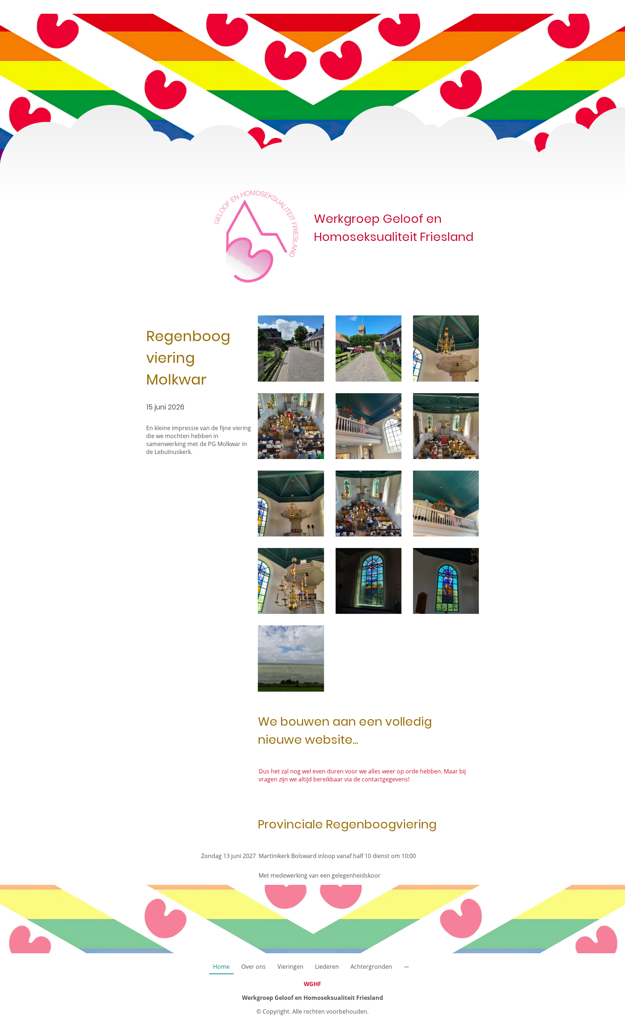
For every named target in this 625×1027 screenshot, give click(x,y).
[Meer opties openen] (406, 966)
